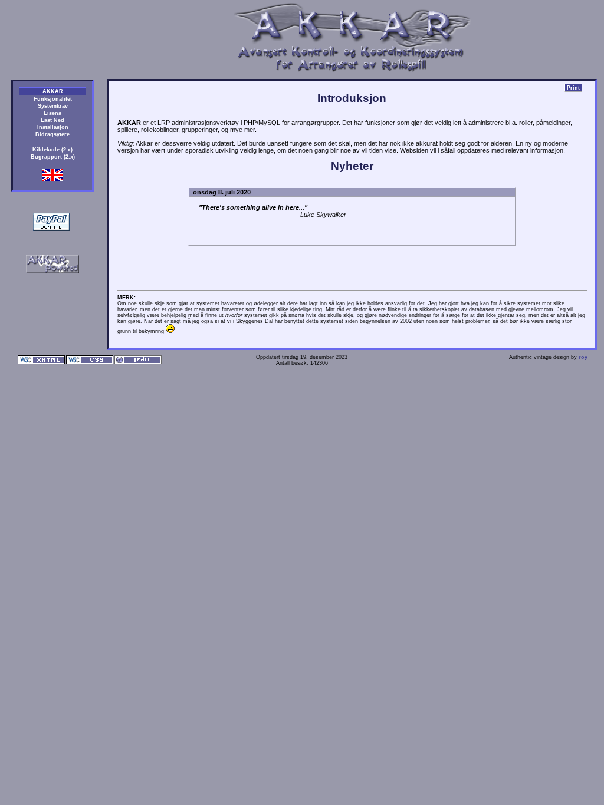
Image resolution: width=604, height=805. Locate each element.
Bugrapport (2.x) (53, 157)
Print (573, 88)
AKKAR (52, 91)
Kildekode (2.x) (52, 150)
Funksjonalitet (53, 99)
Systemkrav (53, 106)
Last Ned (52, 120)
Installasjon (52, 127)
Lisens (52, 113)
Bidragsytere (52, 134)
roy (583, 357)
